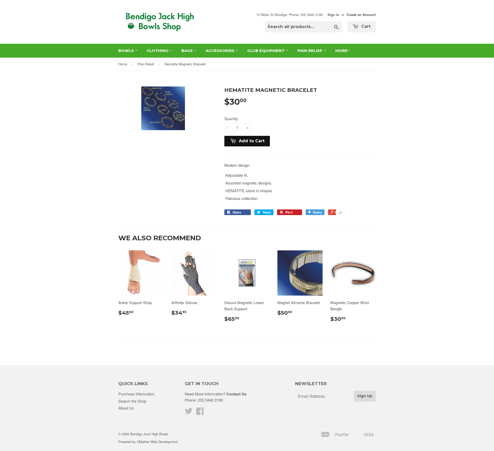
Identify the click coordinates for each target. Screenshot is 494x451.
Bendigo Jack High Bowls (149, 433)
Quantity (231, 118)
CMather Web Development (157, 441)
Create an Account (361, 14)
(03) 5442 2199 (210, 400)
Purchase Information (136, 393)
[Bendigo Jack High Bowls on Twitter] (188, 412)
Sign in (333, 14)
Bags (187, 50)
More (341, 50)
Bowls (126, 50)
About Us (126, 408)
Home (122, 63)
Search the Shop (132, 401)
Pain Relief (310, 50)
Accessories (220, 50)
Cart (365, 26)
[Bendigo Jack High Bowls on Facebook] (200, 412)
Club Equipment (266, 50)
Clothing (158, 50)
